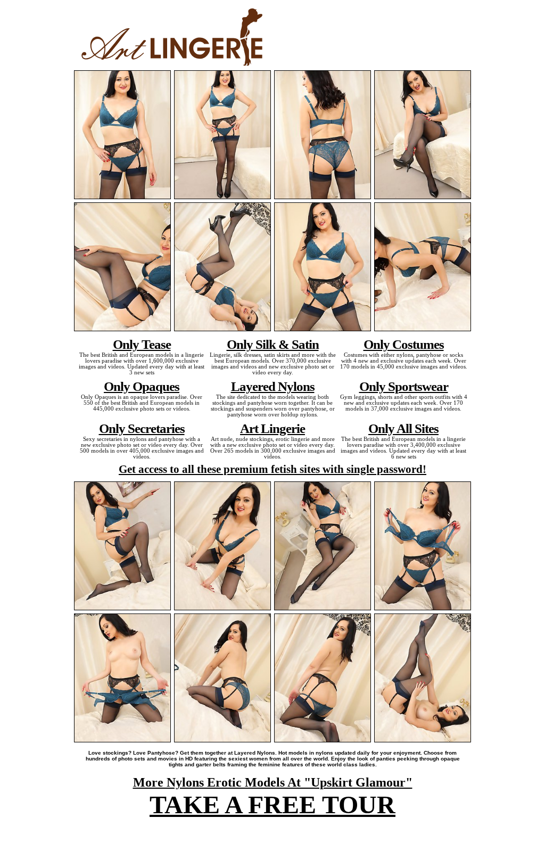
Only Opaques (141, 386)
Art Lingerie (272, 428)
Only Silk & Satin (273, 344)
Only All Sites (403, 428)
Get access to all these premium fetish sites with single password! (272, 469)
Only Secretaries (142, 428)
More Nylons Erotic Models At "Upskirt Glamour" (272, 782)
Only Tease (142, 344)
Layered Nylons (273, 386)
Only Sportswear (403, 386)
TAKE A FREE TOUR (272, 804)
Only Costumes (404, 344)
